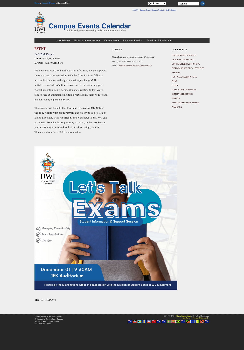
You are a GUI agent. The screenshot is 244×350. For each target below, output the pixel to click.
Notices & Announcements (87, 40)
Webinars (177, 107)
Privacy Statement (200, 318)
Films (174, 81)
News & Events (48, 3)
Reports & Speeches (133, 40)
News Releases (63, 40)
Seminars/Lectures (182, 94)
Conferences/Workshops (186, 64)
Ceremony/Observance (184, 55)
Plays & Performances (184, 90)
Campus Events (111, 40)
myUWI (135, 10)
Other (175, 85)
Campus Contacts (158, 10)
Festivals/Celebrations (184, 77)
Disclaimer (187, 318)
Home (37, 3)
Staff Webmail (171, 10)
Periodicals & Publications (159, 40)
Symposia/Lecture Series (185, 103)
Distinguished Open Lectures (188, 68)
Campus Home (145, 10)
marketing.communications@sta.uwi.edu (135, 66)
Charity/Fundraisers (183, 60)
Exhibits (176, 72)
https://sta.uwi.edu (183, 316)
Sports (176, 98)
